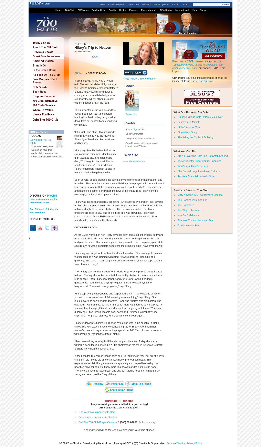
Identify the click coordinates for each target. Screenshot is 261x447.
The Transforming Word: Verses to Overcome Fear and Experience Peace (197, 65)
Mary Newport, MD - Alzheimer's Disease (200, 195)
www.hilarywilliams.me (134, 161)
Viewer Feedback (43, 114)
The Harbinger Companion (192, 200)
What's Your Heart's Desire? (193, 166)
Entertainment (148, 10)
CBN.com (79, 73)
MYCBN (52, 195)
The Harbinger (186, 205)
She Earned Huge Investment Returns (199, 171)
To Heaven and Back (189, 225)
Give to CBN (133, 4)
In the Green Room (44, 70)
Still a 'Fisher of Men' (189, 127)
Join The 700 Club (45, 119)
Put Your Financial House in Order (196, 176)
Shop (203, 10)
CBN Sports (40, 87)
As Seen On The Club (46, 74)
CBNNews (83, 10)
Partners (146, 4)
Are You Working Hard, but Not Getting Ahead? (203, 156)
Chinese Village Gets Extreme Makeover (200, 117)
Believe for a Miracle (189, 122)
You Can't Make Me (188, 215)
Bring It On (39, 65)
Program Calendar (44, 96)
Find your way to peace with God (97, 412)
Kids (194, 10)
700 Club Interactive (45, 100)
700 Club (69, 10)
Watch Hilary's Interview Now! (139, 78)
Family (112, 10)
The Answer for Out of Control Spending (199, 161)
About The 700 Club (45, 47)
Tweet (95, 56)
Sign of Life (130, 114)
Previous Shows (43, 51)
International (182, 10)
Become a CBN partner (188, 61)
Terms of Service (176, 443)
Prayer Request (116, 4)
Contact (185, 4)
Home (58, 10)
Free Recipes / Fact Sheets (45, 81)
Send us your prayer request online (98, 417)
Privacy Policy (194, 443)
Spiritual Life (98, 10)
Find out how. (205, 81)
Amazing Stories (43, 60)
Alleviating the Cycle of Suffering (195, 137)
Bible (102, 4)
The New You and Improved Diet (195, 220)
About (175, 4)
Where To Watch (43, 110)
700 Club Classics (44, 105)
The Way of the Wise (189, 210)
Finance (133, 10)
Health (122, 10)
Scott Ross (39, 91)
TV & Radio (166, 10)
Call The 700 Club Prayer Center (97, 422)
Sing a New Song (187, 132)
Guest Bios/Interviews (46, 56)
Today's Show (41, 42)
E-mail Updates (161, 4)
